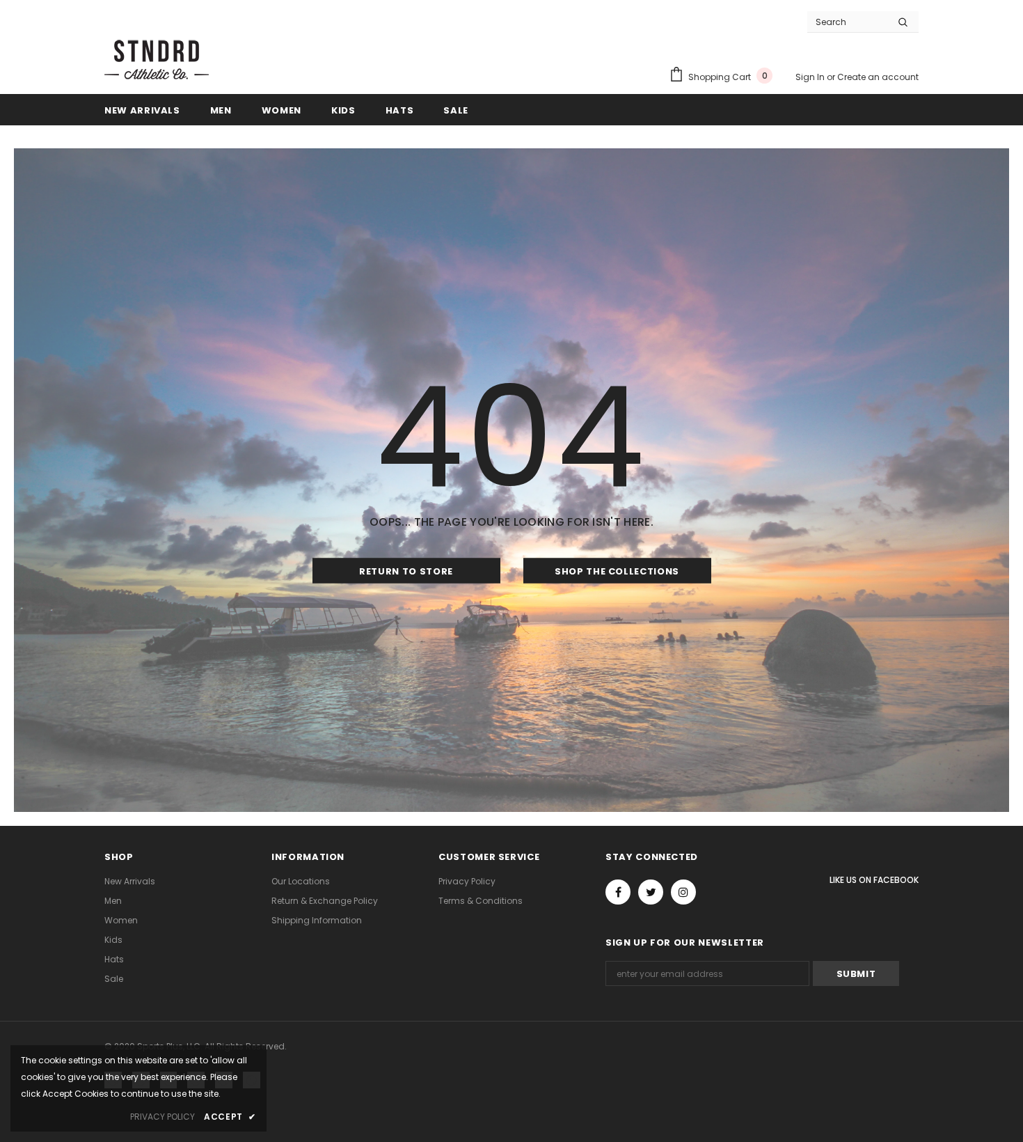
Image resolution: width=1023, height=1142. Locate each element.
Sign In (811, 77)
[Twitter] (650, 892)
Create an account (878, 77)
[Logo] (156, 58)
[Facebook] (618, 892)
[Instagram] (683, 892)
